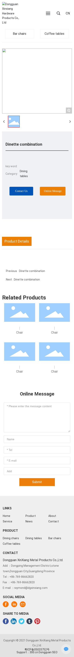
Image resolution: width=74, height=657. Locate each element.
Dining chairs (11, 538)
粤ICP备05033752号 (37, 649)
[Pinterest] (37, 621)
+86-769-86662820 (21, 576)
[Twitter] (21, 621)
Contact (53, 521)
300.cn (34, 652)
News (29, 521)
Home (6, 515)
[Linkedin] (14, 621)
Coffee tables (54, 34)
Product (30, 515)
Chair (19, 332)
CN (68, 13)
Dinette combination (27, 279)
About (52, 515)
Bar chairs (19, 34)
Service (7, 521)
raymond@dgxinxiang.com (31, 587)
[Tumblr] (29, 621)
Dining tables (33, 538)
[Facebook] (6, 621)
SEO (54, 652)
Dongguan (45, 652)
